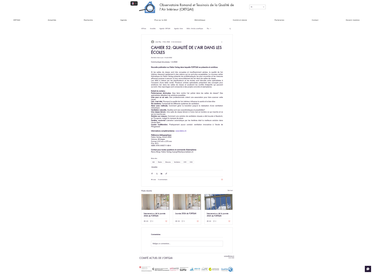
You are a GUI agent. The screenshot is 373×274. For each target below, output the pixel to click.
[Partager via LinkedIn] (161, 173)
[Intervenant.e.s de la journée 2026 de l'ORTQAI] (155, 202)
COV (185, 162)
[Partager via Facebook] (152, 173)
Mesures (168, 162)
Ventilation (177, 162)
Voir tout (230, 190)
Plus (208, 28)
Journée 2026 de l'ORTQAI (185, 213)
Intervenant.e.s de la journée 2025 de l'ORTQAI (217, 214)
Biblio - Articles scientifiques (195, 28)
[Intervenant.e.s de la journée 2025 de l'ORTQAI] (218, 202)
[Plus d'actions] (222, 42)
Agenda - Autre (178, 28)
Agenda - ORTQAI (164, 28)
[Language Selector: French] (134, 3)
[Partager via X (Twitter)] (157, 173)
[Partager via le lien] (166, 173)
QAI (153, 162)
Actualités (153, 28)
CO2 (191, 162)
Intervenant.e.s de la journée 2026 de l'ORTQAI (154, 214)
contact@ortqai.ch (229, 256)
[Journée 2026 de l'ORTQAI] (187, 202)
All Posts (143, 28)
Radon (160, 162)
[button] (230, 28)
